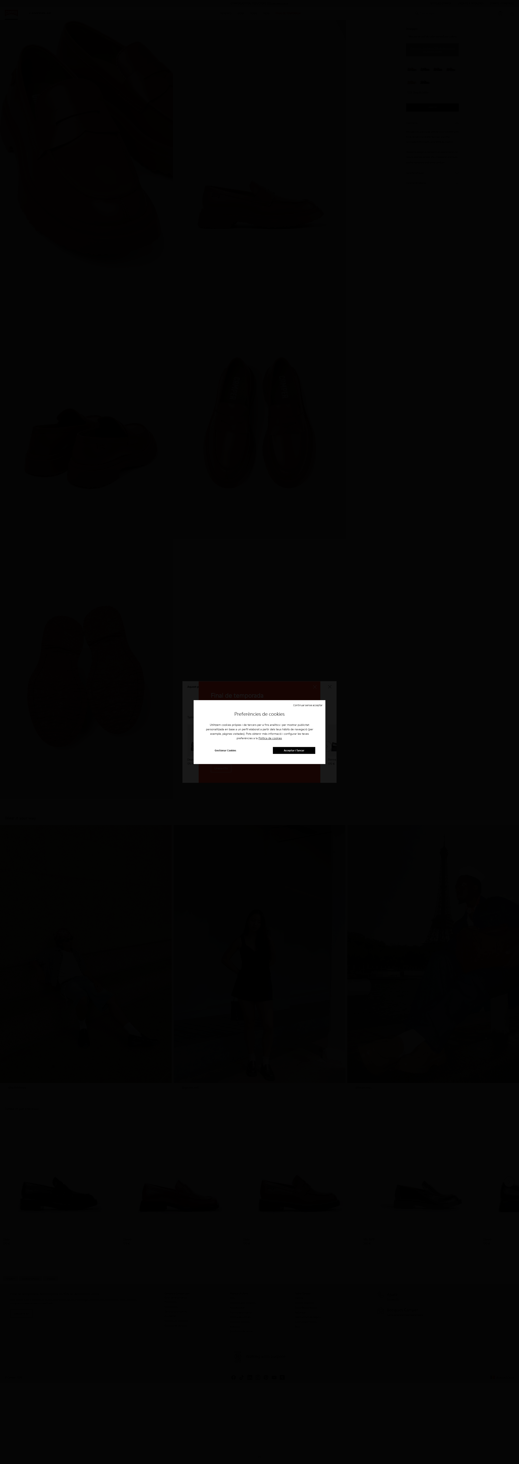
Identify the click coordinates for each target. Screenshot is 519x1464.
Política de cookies (270, 738)
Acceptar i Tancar (294, 750)
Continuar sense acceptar (307, 705)
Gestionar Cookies (225, 750)
